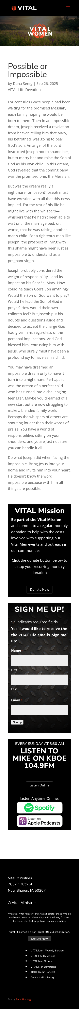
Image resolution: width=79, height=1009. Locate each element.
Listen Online (39, 785)
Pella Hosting (23, 999)
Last (14, 689)
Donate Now (39, 589)
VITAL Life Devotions (25, 89)
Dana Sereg (22, 83)
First (14, 670)
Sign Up (17, 722)
